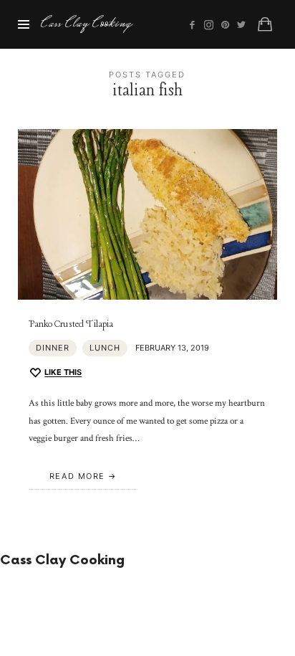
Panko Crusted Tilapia (71, 324)
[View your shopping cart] (265, 24)
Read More (77, 476)
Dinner (52, 348)
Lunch (105, 348)
